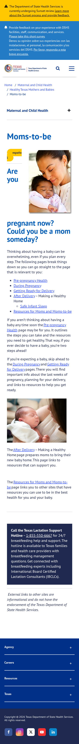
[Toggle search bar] (56, 68)
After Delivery (24, 296)
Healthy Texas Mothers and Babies (32, 89)
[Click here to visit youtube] (42, 732)
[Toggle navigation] (70, 68)
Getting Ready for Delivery (34, 290)
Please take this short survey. (27, 36)
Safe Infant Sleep (33, 306)
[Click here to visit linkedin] (53, 732)
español (14, 155)
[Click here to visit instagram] (19, 732)
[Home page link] (25, 68)
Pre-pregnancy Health (30, 280)
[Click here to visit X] (31, 732)
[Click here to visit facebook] (8, 732)
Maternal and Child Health (35, 85)
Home (8, 85)
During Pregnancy (27, 285)
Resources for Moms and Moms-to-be (43, 311)
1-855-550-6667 (39, 535)
